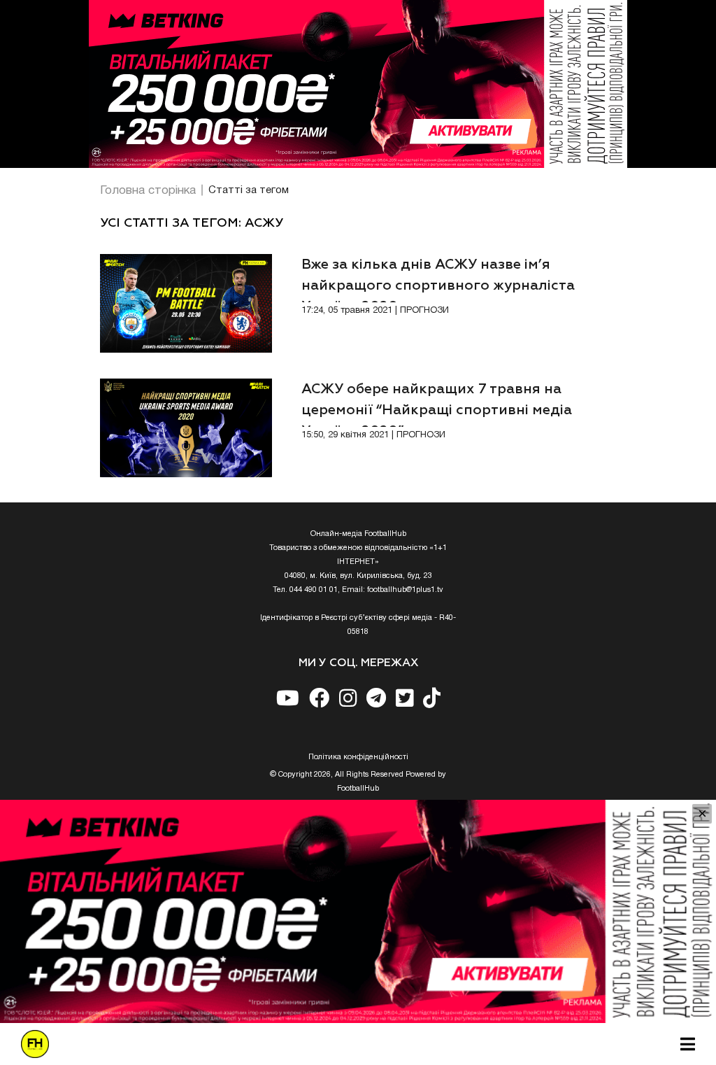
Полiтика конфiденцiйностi (358, 757)
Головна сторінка (148, 190)
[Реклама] (358, 84)
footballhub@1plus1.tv (405, 589)
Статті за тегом (248, 190)
